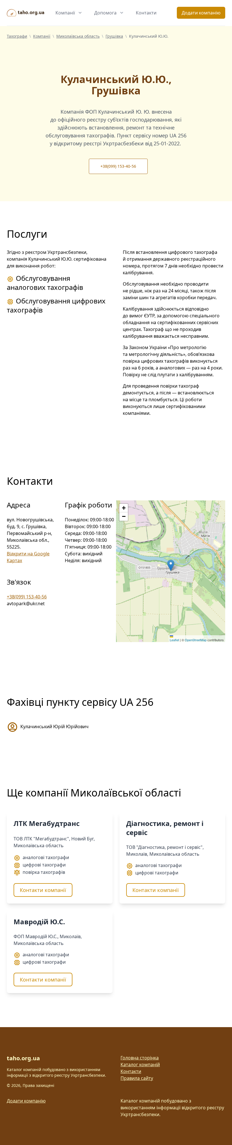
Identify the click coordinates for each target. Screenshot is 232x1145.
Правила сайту (137, 1078)
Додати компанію (201, 13)
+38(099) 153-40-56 (118, 166)
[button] (170, 565)
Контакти (146, 13)
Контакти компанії (43, 890)
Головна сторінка (140, 1058)
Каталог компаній (140, 1064)
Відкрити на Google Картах (28, 557)
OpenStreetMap (196, 640)
